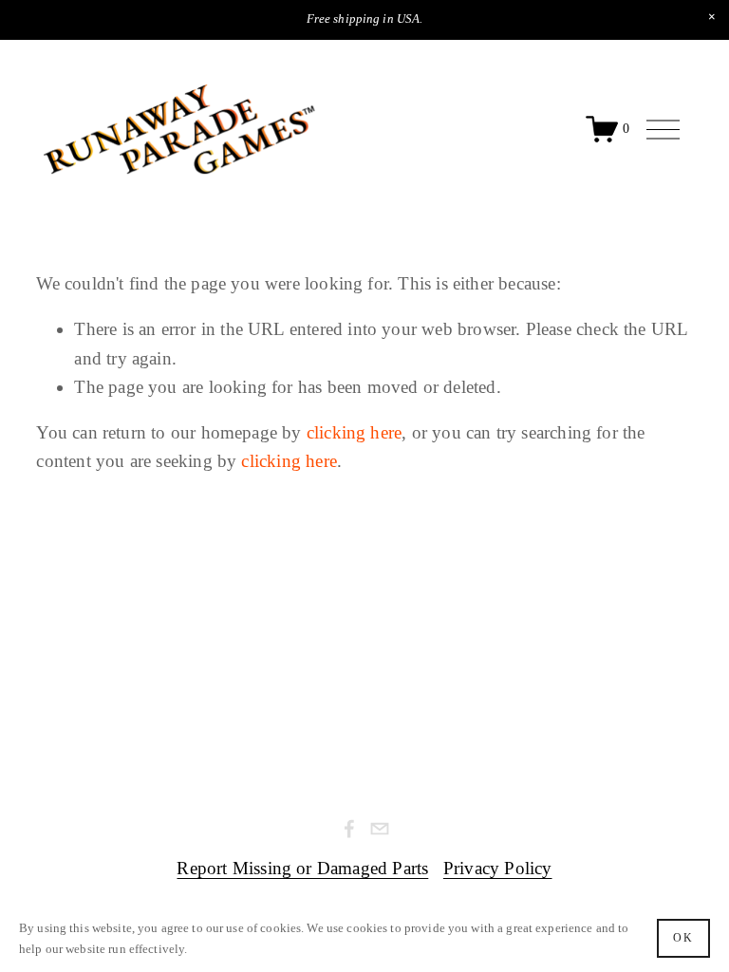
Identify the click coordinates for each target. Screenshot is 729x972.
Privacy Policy (497, 868)
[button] (712, 17)
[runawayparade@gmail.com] (379, 828)
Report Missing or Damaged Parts (302, 868)
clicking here (354, 432)
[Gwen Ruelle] (349, 828)
